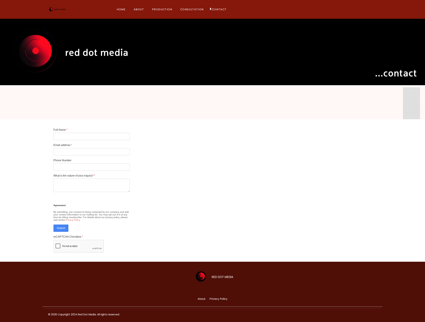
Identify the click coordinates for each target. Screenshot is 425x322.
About (202, 299)
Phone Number (62, 160)
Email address (62, 145)
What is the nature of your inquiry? (74, 175)
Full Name (60, 129)
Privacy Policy (218, 299)
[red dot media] (57, 9)
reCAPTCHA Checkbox (68, 236)
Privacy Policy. (73, 220)
